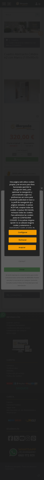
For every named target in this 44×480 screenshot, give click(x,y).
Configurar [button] (22, 232)
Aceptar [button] (22, 247)
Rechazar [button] (23, 240)
